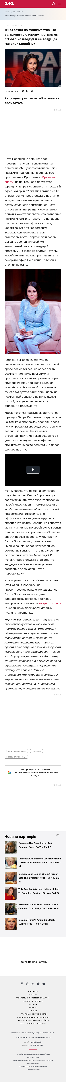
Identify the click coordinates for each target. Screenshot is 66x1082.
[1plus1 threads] (27, 984)
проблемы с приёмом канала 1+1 (33, 998)
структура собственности (33, 1014)
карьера (33, 1004)
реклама (33, 994)
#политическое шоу (16, 751)
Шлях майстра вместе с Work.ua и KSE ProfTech (24, 16)
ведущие (33, 1007)
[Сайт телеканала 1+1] (9, 4)
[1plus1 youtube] (44, 984)
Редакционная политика (33, 1023)
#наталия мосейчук (16, 757)
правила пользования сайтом (33, 1020)
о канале (33, 991)
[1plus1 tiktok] (33, 984)
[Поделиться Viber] (32, 91)
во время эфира (50, 603)
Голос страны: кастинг (14, 12)
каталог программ (33, 1001)
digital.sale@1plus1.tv (33, 1063)
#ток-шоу (36, 751)
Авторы (33, 1010)
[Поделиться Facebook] (27, 91)
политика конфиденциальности (33, 1017)
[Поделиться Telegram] (22, 91)
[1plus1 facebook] (38, 984)
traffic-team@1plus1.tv (33, 1069)
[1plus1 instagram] (22, 984)
